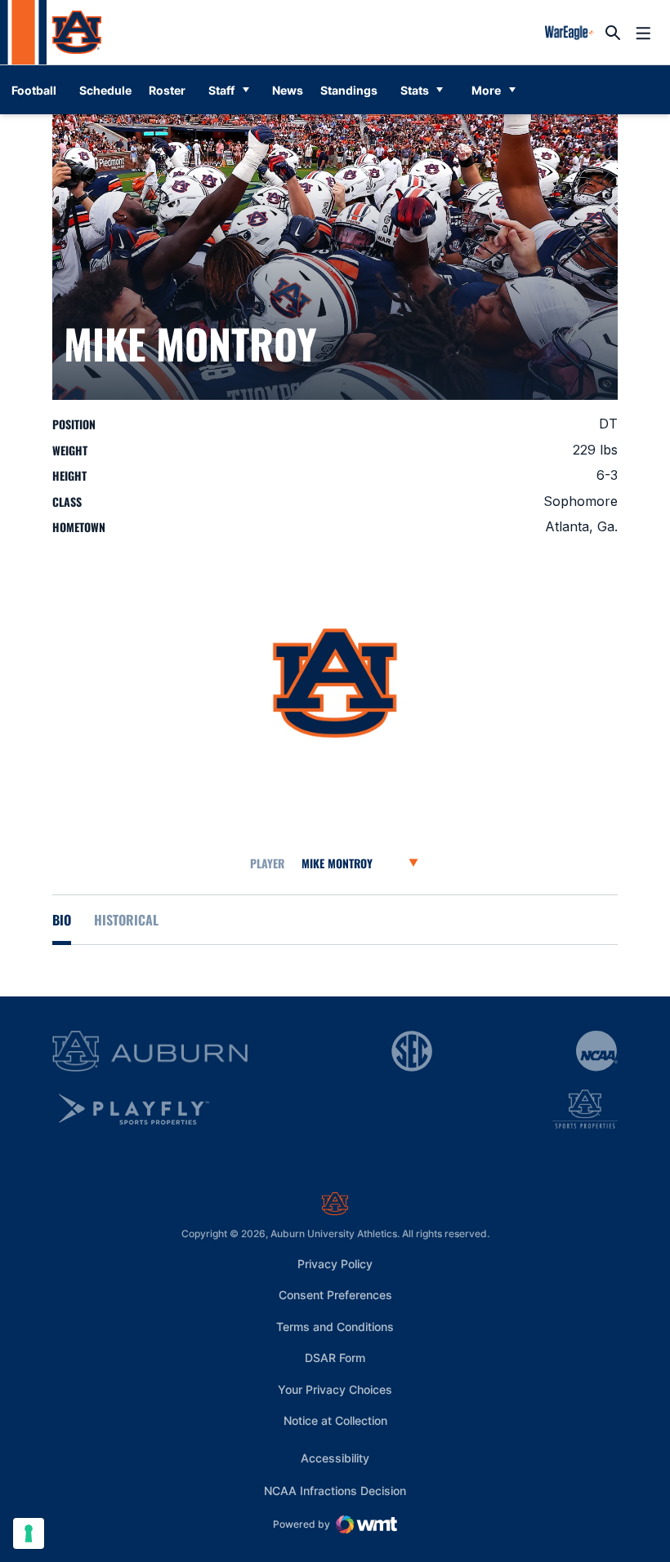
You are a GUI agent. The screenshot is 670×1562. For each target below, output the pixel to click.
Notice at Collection (335, 1420)
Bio (61, 920)
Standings (348, 90)
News (287, 90)
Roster (167, 90)
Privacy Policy (335, 1264)
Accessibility (335, 1457)
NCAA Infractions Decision (335, 1490)
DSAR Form (335, 1358)
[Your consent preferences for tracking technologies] (28, 1533)
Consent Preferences (335, 1295)
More (486, 90)
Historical (126, 920)
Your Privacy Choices (335, 1389)
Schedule (105, 90)
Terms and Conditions (335, 1326)
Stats (414, 90)
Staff (221, 90)
